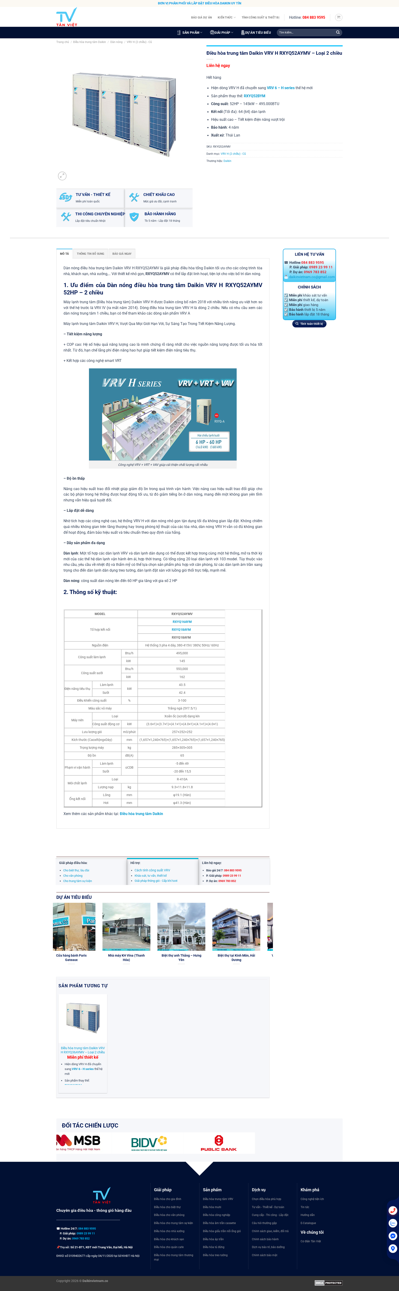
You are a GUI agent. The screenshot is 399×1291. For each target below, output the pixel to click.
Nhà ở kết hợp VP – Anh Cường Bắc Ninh (261, 958)
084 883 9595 (313, 17)
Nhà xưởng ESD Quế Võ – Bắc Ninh (206, 958)
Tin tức (305, 1207)
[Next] (270, 939)
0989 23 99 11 (321, 267)
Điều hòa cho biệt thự (167, 1207)
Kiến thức (225, 17)
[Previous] (55, 939)
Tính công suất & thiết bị (260, 17)
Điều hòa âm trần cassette (219, 1223)
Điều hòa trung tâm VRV (218, 1199)
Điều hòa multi (212, 1207)
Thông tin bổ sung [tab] (90, 253)
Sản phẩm (190, 32)
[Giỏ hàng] (338, 17)
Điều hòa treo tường (215, 1255)
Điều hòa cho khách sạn (169, 1239)
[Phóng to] (62, 176)
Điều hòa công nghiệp (216, 1215)
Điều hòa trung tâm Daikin (89, 42)
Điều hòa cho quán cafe (169, 1247)
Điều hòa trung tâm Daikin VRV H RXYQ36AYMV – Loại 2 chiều (83, 1050)
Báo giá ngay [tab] (122, 253)
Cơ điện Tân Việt (311, 1241)
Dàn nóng (116, 42)
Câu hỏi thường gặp (264, 1223)
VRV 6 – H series (281, 88)
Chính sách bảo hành (265, 1239)
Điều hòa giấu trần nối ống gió (222, 1231)
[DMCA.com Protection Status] (329, 1283)
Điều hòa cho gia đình (167, 1199)
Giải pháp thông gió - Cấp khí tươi (156, 880)
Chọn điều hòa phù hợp (266, 1199)
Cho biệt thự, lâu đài (76, 870)
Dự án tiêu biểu (258, 32)
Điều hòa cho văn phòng (169, 1215)
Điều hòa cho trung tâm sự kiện (173, 1223)
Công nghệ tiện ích (312, 1199)
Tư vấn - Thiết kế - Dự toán (268, 1207)
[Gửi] (338, 32)
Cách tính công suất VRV (152, 870)
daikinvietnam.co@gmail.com (312, 277)
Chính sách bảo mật (264, 1255)
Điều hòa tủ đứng (213, 1247)
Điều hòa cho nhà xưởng (169, 1231)
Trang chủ (62, 42)
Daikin (227, 161)
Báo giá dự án (201, 17)
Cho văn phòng (72, 875)
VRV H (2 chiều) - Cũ (139, 42)
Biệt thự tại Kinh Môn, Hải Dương (96, 958)
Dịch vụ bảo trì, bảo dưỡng (268, 1247)
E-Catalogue (308, 1223)
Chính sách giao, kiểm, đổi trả (270, 1231)
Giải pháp (222, 32)
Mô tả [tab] (64, 253)
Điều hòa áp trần (213, 1239)
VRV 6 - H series (83, 1069)
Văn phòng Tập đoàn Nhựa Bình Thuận (151, 958)
